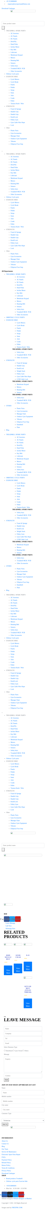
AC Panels (14, 36)
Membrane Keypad (17, 55)
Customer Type (6, 1113)
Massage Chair (15, 136)
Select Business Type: (11, 1047)
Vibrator (13, 141)
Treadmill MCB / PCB (18, 68)
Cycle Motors (15, 79)
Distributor (9, 1051)
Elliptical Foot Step (17, 144)
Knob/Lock (14, 117)
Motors (13, 58)
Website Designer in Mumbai (22, 1198)
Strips (12, 90)
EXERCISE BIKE (12, 320)
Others (26, 1051)
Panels (13, 85)
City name (5, 1105)
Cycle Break (14, 82)
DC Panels (14, 39)
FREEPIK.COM (17, 1207)
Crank (12, 98)
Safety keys (14, 66)
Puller (12, 101)
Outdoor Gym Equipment (19, 139)
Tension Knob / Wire (17, 103)
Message (6, 1054)
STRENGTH (10, 360)
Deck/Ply (13, 41)
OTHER (8, 406)
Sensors (13, 63)
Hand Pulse (14, 44)
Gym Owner (18, 1051)
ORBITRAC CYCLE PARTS (15, 317)
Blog (7, 430)
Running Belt (15, 60)
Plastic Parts (14, 130)
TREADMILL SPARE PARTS (16, 274)
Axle (12, 95)
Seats (12, 93)
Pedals (13, 87)
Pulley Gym (14, 120)
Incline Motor (15, 47)
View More (8, 971)
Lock (12, 125)
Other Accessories (16, 71)
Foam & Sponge (16, 109)
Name (3, 1088)
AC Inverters (15, 33)
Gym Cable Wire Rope (18, 122)
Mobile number (6, 1096)
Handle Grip (14, 112)
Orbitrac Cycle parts (12, 74)
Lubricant (14, 52)
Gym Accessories (16, 133)
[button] (8, 8)
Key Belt (13, 49)
